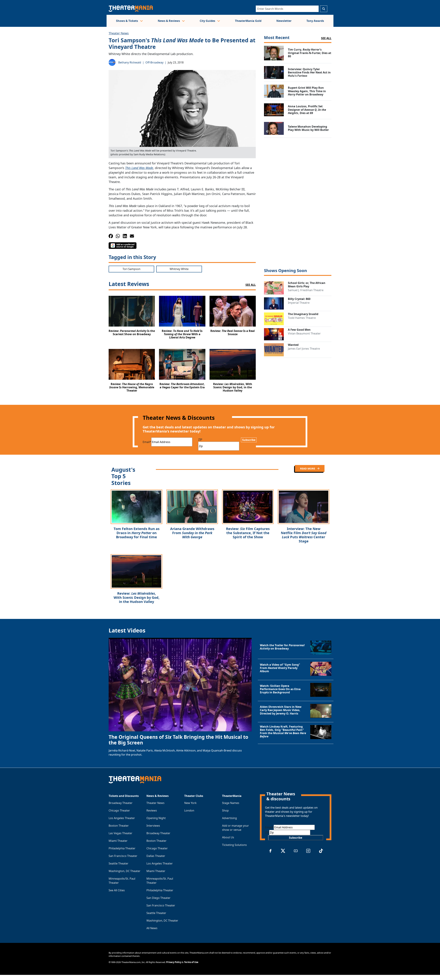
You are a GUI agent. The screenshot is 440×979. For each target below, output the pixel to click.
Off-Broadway (154, 62)
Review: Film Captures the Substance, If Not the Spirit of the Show (248, 532)
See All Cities (117, 890)
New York (190, 803)
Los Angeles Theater (122, 818)
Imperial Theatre (299, 303)
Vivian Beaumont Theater (304, 333)
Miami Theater (118, 841)
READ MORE (308, 468)
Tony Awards (315, 21)
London (189, 810)
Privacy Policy (173, 962)
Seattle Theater (118, 863)
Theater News (119, 33)
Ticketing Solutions (234, 845)
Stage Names (230, 803)
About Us (228, 837)
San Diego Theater (158, 898)
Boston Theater (119, 825)
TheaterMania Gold (248, 21)
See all (326, 38)
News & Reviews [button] (169, 21)
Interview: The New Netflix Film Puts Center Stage (303, 534)
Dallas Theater (155, 856)
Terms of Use (191, 962)
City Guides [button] (208, 21)
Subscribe (248, 440)
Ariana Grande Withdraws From (192, 532)
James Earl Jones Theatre (304, 348)
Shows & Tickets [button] (127, 21)
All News (151, 928)
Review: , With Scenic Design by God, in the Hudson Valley (137, 597)
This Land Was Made (139, 168)
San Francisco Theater (123, 856)
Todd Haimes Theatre (302, 318)
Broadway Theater (121, 803)
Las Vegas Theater (120, 833)
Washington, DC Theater (124, 871)
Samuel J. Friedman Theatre (305, 290)
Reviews (151, 810)
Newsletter (284, 21)
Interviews (153, 825)
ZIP (200, 439)
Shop (225, 810)
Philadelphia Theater (122, 848)
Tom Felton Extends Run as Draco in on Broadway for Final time (137, 532)
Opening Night (156, 818)
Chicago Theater (119, 810)
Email (147, 442)
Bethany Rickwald (129, 62)
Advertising (229, 818)
